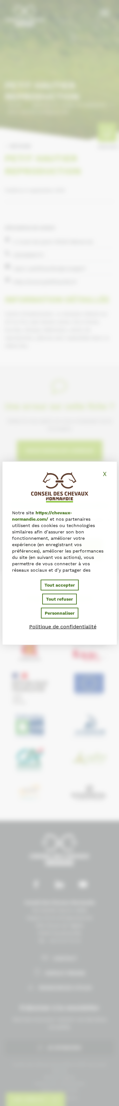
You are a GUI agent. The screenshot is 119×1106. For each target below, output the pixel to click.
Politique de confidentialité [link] (62, 627)
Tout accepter (59, 585)
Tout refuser (59, 599)
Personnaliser (60, 613)
